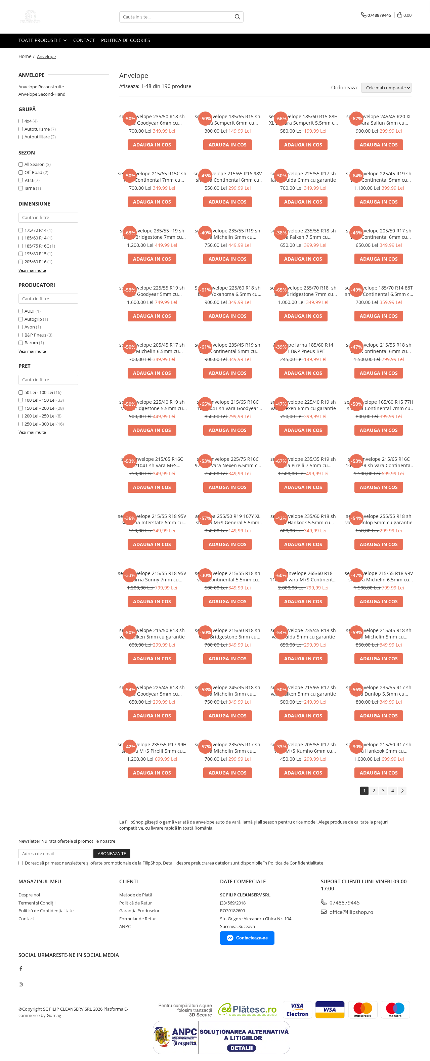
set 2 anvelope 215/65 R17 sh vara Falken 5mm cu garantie (303, 690)
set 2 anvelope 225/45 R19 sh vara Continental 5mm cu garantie (379, 176)
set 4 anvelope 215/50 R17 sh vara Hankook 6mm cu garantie (379, 747)
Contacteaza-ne (252, 937)
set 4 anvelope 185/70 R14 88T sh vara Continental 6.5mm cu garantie (379, 290)
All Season (35, 164)
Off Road (33, 172)
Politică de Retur (135, 903)
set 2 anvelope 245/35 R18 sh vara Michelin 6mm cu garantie (227, 690)
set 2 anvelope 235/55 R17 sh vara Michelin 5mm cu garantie (227, 747)
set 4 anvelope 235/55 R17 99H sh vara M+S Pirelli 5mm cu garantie (152, 747)
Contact (84, 40)
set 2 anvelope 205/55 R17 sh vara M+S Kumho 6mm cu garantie (303, 747)
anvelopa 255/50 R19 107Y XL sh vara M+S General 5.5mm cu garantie (227, 519)
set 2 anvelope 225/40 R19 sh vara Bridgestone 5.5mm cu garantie (152, 405)
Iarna (30, 188)
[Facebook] (20, 968)
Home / (27, 56)
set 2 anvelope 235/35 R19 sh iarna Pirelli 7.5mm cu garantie (303, 462)
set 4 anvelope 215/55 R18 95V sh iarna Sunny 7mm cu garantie (152, 576)
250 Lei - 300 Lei (40, 424)
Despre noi (29, 895)
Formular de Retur (137, 919)
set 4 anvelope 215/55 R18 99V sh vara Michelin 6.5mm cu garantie (379, 576)
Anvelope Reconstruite (41, 87)
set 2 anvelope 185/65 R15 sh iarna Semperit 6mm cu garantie (227, 119)
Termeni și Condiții (36, 903)
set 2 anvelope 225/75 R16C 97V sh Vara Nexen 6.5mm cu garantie (227, 462)
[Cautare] (237, 17)
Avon (30, 327)
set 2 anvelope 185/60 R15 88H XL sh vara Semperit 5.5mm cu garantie (303, 119)
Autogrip (33, 319)
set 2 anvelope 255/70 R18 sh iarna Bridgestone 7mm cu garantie (303, 290)
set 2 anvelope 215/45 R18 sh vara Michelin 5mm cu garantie (379, 633)
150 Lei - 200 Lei (40, 408)
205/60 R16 (35, 262)
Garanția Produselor (139, 911)
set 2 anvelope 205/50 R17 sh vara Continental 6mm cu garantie (379, 233)
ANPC (125, 926)
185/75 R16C (37, 246)
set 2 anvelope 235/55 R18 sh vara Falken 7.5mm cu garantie (303, 233)
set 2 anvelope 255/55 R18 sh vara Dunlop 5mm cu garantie (379, 519)
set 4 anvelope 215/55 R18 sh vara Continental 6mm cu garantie (379, 348)
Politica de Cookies (125, 40)
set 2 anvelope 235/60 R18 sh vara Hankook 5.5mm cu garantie (303, 519)
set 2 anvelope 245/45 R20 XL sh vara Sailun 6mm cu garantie (379, 119)
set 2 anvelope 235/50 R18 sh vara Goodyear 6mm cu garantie (152, 119)
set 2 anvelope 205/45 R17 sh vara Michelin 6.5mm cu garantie (152, 348)
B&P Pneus (35, 335)
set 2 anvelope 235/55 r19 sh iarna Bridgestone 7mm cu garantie (152, 233)
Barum (31, 343)
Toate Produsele (40, 40)
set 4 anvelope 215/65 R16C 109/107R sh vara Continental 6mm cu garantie (379, 462)
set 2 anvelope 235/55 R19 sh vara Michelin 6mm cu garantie (227, 233)
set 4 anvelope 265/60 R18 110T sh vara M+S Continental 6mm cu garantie (303, 576)
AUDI (30, 311)
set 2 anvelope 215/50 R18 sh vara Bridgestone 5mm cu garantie (227, 633)
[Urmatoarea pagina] (402, 791)
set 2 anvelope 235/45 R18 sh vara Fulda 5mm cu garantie (303, 633)
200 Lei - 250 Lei (40, 416)
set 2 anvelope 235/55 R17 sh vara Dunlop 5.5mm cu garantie (379, 690)
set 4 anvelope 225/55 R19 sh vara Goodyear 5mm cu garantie (152, 290)
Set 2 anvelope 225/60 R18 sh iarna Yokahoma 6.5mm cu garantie (228, 290)
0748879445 (344, 902)
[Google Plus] (20, 976)
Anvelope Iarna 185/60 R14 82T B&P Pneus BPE (303, 348)
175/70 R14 (35, 230)
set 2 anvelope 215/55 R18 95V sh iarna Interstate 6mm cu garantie (152, 519)
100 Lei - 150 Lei (40, 400)
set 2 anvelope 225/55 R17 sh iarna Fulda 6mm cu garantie (303, 176)
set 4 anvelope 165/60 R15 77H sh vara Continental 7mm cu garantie (378, 405)
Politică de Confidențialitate (46, 911)
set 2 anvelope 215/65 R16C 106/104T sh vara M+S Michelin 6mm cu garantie (152, 462)
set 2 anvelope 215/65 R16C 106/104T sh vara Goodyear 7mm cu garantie (228, 405)
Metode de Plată (135, 895)
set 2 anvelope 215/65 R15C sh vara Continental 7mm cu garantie (152, 176)
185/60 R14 (35, 238)
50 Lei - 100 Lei (39, 392)
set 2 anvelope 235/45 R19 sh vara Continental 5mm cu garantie (227, 348)
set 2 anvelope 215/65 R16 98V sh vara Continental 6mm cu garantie (228, 176)
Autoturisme (37, 129)
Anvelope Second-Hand (42, 94)
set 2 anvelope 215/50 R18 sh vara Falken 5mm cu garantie (152, 633)
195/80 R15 (35, 254)
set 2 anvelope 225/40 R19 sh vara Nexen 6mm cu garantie (303, 405)
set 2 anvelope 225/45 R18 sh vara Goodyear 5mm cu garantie (152, 690)
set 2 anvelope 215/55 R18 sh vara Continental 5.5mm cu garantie (227, 576)
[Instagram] (20, 984)
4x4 (28, 121)
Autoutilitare (37, 137)
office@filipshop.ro (350, 912)
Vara (29, 180)
